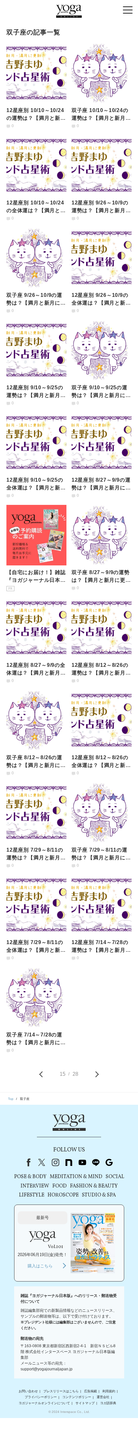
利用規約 (108, 1391)
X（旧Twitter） (42, 1162)
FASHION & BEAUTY (94, 1186)
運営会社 (103, 1397)
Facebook (27, 1162)
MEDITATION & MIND (76, 1176)
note (69, 1162)
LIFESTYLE (31, 1195)
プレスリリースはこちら (61, 1391)
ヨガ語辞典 (108, 1403)
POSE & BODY (30, 1176)
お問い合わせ (28, 1391)
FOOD (59, 1186)
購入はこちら (40, 1265)
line (95, 1162)
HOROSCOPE (63, 1195)
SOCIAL (115, 1176)
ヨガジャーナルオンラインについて (44, 1403)
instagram (55, 1162)
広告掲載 (90, 1391)
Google (109, 1162)
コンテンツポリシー (76, 1397)
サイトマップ (85, 1403)
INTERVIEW (35, 1186)
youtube (82, 1162)
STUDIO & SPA (99, 1195)
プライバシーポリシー (41, 1397)
